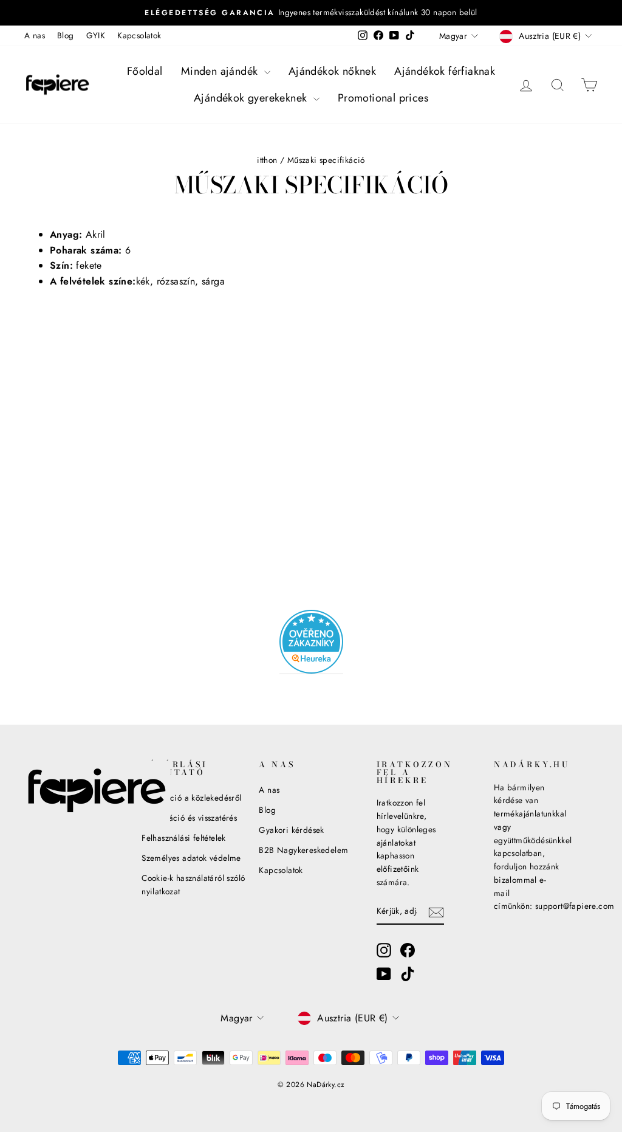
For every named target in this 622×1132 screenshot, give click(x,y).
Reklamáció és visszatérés (189, 818)
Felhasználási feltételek (184, 838)
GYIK (96, 35)
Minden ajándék (221, 71)
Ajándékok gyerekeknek (252, 98)
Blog (65, 35)
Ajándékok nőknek (332, 71)
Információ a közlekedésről (191, 798)
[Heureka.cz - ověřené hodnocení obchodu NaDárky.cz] (311, 642)
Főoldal (145, 71)
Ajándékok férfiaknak (444, 71)
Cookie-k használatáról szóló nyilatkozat (193, 884)
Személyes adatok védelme (191, 858)
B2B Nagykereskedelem (303, 850)
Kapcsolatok (139, 35)
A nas (34, 35)
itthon (267, 160)
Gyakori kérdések (291, 830)
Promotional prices (383, 98)
